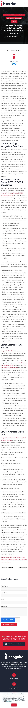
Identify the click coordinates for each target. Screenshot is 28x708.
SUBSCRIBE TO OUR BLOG (15, 644)
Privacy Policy (8, 701)
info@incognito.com (14, 688)
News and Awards (10, 15)
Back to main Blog (14, 50)
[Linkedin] (13, 64)
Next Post (22, 568)
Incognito (9, 36)
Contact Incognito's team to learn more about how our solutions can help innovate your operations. (14, 559)
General (21, 15)
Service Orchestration (14, 18)
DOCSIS (14, 21)
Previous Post (7, 568)
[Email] (15, 64)
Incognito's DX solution (8, 351)
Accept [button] (14, 705)
